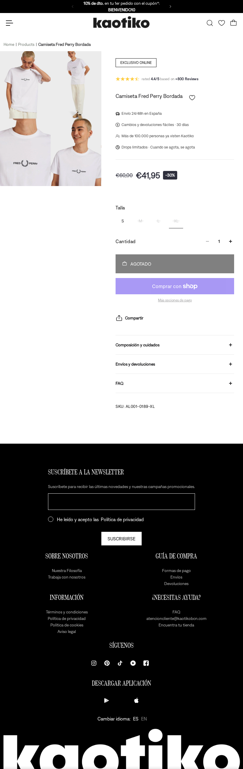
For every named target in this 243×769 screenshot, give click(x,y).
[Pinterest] (106, 663)
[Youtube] (133, 663)
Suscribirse (121, 538)
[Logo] (121, 23)
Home (9, 44)
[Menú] (9, 23)
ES (135, 718)
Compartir (134, 318)
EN (144, 718)
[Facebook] (146, 663)
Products (26, 44)
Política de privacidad (122, 519)
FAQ (120, 383)
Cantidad (126, 241)
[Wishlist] (222, 23)
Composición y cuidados (137, 345)
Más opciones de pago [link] (175, 300)
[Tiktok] (120, 663)
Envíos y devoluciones (135, 364)
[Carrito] (233, 23)
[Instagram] (93, 663)
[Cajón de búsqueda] (210, 23)
